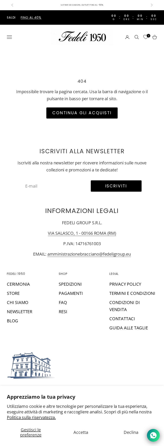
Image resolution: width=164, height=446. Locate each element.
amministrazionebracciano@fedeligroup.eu (89, 254)
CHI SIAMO (17, 302)
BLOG (12, 321)
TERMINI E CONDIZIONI (132, 293)
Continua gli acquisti (82, 113)
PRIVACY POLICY (125, 284)
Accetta (80, 432)
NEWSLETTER (19, 311)
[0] (146, 37)
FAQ (63, 302)
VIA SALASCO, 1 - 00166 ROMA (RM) (82, 233)
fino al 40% (31, 17)
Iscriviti (116, 186)
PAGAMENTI (71, 293)
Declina (131, 432)
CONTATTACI (122, 318)
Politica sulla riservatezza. (31, 417)
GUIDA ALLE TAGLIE (128, 328)
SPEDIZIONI (70, 284)
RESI (63, 311)
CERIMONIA (18, 284)
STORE (13, 293)
